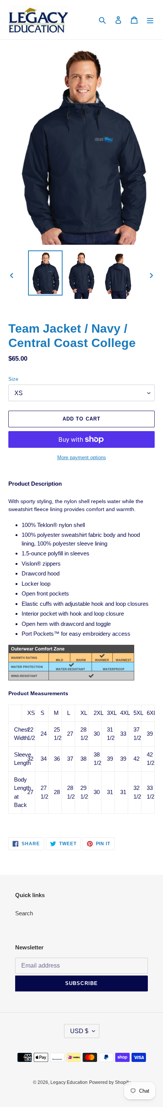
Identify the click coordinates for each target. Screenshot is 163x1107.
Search (24, 913)
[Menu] (150, 20)
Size (13, 379)
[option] (45, 273)
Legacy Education (69, 1082)
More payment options (81, 457)
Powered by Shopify (109, 1082)
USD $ (79, 1031)
